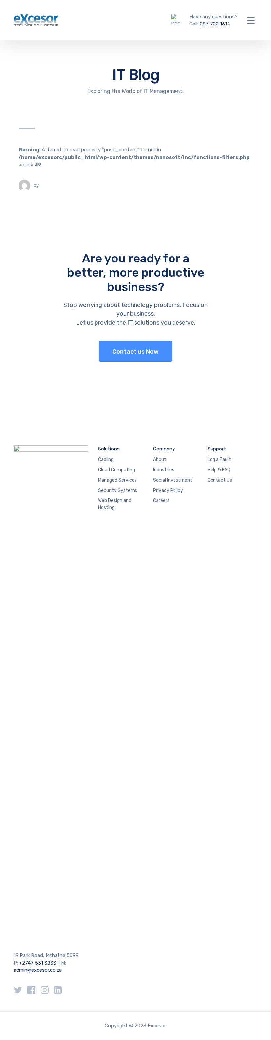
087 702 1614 (215, 24)
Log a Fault (219, 459)
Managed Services (117, 480)
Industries (163, 470)
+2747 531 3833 (37, 963)
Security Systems (117, 490)
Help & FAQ (219, 470)
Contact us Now (135, 351)
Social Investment (172, 480)
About (159, 459)
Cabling (106, 459)
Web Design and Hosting (114, 504)
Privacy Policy (168, 490)
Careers (161, 500)
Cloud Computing (116, 470)
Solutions (109, 449)
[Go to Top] (257, 1025)
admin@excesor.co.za (38, 970)
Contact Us (220, 480)
